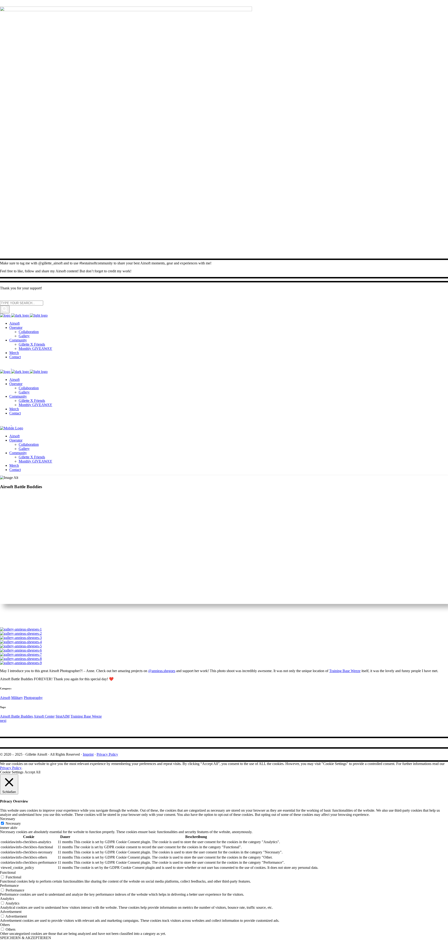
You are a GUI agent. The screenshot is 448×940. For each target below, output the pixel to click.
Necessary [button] (7, 819)
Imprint (88, 754)
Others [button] (5, 925)
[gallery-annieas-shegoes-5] (21, 646)
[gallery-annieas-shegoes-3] (21, 638)
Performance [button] (9, 885)
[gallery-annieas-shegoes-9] (21, 663)
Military (17, 698)
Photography (33, 698)
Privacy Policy (107, 754)
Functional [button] (8, 872)
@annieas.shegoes (161, 671)
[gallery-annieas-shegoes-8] (21, 659)
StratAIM (63, 716)
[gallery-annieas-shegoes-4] (21, 642)
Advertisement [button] (10, 912)
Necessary (13, 823)
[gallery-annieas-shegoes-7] (21, 654)
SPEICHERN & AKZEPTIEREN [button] (25, 938)
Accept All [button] (32, 772)
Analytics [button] (7, 899)
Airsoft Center (44, 716)
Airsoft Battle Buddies (16, 716)
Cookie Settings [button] (11, 772)
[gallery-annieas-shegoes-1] (21, 629)
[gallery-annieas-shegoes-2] (21, 633)
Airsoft (5, 698)
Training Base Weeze (344, 671)
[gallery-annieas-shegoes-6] (21, 650)
